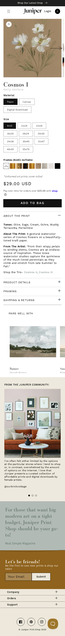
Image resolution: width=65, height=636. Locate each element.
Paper (10, 101)
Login (47, 11)
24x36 (10, 141)
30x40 (26, 141)
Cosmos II (30, 272)
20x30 (41, 133)
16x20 (10, 133)
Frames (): (18, 159)
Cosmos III (46, 272)
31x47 (41, 141)
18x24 (26, 133)
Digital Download (17, 109)
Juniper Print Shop (31, 629)
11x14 (24, 125)
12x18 (39, 125)
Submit (41, 576)
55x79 (26, 149)
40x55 (10, 149)
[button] (8, 11)
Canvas (27, 101)
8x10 (9, 125)
